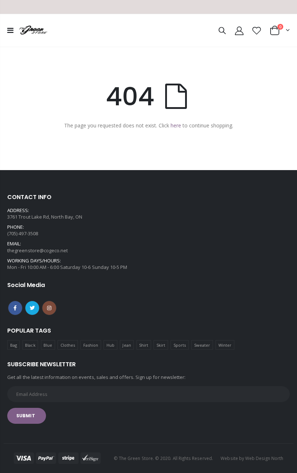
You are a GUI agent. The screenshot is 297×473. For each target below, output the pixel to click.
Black (30, 345)
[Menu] (10, 30)
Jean (126, 345)
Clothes (67, 345)
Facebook (15, 308)
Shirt (143, 345)
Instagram (49, 308)
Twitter (32, 308)
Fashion (90, 345)
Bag (13, 345)
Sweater (202, 345)
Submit (25, 416)
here (176, 125)
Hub (110, 345)
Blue (47, 345)
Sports (179, 345)
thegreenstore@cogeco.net (37, 250)
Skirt (160, 345)
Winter (224, 345)
